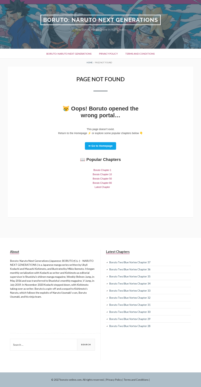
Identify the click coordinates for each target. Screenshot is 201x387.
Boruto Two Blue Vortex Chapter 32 (129, 297)
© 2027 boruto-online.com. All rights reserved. (77, 379)
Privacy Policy (108, 53)
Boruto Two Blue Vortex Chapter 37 (129, 262)
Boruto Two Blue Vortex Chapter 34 (129, 283)
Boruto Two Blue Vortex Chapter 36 (129, 269)
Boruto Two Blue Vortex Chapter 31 (129, 304)
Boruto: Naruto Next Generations (100, 20)
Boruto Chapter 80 (102, 183)
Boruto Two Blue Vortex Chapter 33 (129, 290)
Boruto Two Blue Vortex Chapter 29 (129, 318)
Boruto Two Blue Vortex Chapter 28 (129, 326)
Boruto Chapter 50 (102, 178)
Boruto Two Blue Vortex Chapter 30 (129, 311)
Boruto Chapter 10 (102, 174)
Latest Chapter (102, 187)
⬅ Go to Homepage (100, 145)
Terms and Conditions (140, 53)
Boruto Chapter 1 (102, 170)
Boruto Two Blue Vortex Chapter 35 (129, 276)
